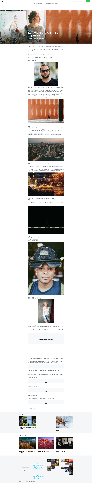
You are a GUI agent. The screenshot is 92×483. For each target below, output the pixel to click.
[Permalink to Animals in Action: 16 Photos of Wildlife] (64, 427)
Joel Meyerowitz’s (38, 127)
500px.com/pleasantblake (35, 237)
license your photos (40, 459)
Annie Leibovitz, (34, 361)
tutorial (34, 466)
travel (34, 469)
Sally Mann (45, 361)
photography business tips (37, 478)
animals (42, 475)
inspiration (34, 459)
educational (35, 474)
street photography (38, 476)
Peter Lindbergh (40, 361)
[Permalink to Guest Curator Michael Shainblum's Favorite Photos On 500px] (46, 448)
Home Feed (31, 30)
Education (41, 3)
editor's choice (38, 469)
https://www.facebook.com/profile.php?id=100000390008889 (43, 398)
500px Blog (36, 38)
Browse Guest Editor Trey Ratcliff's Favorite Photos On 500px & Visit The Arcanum (27, 451)
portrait (42, 468)
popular (43, 476)
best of (34, 465)
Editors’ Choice (33, 46)
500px (26, 481)
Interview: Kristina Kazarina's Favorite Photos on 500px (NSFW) (64, 450)
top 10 (34, 475)
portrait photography (36, 463)
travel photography (36, 467)
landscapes (41, 467)
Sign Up (88, 1)
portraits (34, 464)
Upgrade (14, 1)
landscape (42, 469)
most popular (35, 477)
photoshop (42, 470)
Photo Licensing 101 (55, 3)
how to (41, 463)
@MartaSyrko (34, 396)
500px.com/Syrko (34, 395)
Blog (11, 1)
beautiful (34, 470)
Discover (8, 1)
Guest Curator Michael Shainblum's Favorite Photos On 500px (45, 450)
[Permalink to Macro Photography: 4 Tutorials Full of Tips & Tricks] (27, 425)
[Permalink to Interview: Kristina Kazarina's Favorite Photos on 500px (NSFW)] (64, 448)
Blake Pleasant (31, 87)
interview (42, 478)
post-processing (38, 475)
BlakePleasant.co (35, 240)
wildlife (34, 476)
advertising (38, 470)
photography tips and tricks (40, 464)
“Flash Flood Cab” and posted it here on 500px (43, 166)
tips (42, 465)
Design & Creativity (48, 3)
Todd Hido (42, 131)
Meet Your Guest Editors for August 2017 (43, 34)
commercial (37, 466)
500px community (39, 474)
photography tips (38, 465)
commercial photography (36, 468)
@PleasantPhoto (35, 239)
